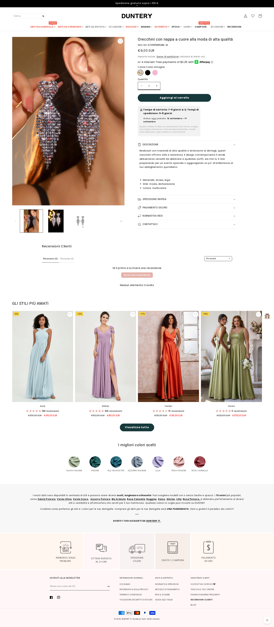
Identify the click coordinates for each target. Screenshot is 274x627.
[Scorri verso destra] (120, 221)
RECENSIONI (234, 26)
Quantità (143, 79)
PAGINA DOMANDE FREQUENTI (205, 594)
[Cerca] (43, 16)
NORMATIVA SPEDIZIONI (167, 584)
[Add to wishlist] (120, 41)
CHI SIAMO (125, 584)
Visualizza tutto (137, 427)
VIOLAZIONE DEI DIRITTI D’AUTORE (136, 599)
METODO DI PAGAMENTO (167, 589)
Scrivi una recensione (137, 275)
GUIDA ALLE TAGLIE (164, 599)
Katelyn (105, 406)
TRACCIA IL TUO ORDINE (202, 589)
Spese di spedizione (168, 56)
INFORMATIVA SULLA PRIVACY (134, 589)
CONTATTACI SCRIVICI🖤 (203, 584)
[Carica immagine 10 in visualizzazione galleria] (55, 221)
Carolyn (168, 406)
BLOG (193, 605)
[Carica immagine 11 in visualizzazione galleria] (80, 221)
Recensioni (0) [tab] (50, 258)
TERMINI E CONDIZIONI (131, 594)
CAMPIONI (202, 25)
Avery (42, 406)
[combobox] (29, 16)
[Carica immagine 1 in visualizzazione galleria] (31, 221)
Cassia (231, 406)
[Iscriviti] (108, 586)
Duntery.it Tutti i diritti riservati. (146, 619)
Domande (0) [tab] (67, 258)
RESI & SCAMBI (162, 594)
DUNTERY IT (126, 619)
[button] (136, 5)
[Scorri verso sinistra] (15, 221)
